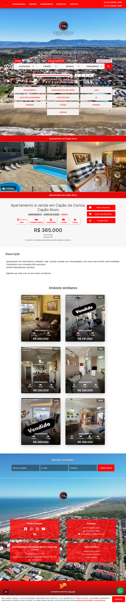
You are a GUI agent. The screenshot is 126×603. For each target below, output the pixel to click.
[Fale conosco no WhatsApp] (31, 528)
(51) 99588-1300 (114, 2)
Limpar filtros (104, 61)
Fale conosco (91, 557)
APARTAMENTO (29, 90)
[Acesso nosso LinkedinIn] (34, 534)
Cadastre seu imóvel (91, 551)
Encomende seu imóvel (91, 554)
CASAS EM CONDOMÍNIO (30, 97)
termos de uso (100, 600)
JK (96, 97)
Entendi (118, 599)
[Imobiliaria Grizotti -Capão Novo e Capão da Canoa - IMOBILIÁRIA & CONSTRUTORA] (63, 31)
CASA (96, 90)
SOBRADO (30, 105)
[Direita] (123, 167)
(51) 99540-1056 (114, 6)
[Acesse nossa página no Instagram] (37, 528)
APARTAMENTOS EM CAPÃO (63, 90)
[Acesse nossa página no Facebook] (25, 528)
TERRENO (96, 105)
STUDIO (63, 105)
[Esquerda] (2, 167)
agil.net (72, 592)
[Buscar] (108, 66)
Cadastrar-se (106, 468)
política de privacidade (84, 600)
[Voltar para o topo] (6, 591)
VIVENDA (63, 112)
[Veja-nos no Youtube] (43, 528)
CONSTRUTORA (63, 97)
